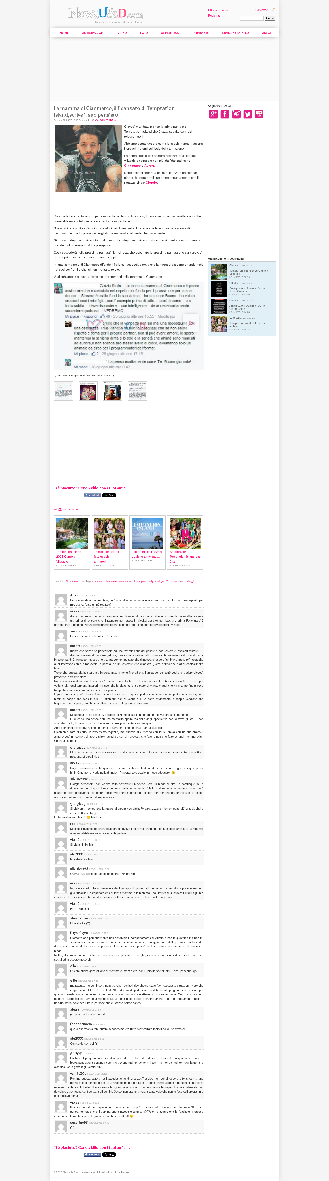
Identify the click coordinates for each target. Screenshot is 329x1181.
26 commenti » (105, 120)
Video (122, 33)
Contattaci (262, 10)
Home (64, 33)
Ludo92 (248, 323)
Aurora (149, 165)
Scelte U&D (170, 33)
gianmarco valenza (129, 581)
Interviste (200, 33)
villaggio (191, 581)
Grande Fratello (235, 33)
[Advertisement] (164, 70)
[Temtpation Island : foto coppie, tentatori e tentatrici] (109, 533)
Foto (144, 33)
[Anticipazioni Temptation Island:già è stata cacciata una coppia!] (185, 533)
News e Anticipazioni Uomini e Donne (119, 22)
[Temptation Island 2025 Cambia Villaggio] (72, 533)
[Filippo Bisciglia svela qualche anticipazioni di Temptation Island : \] (147, 533)
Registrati (214, 15)
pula (143, 581)
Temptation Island (75, 581)
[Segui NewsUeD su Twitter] (247, 114)
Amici (266, 33)
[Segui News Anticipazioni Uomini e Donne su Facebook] (225, 114)
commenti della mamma (105, 581)
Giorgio (151, 182)
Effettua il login (218, 10)
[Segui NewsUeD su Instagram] (236, 114)
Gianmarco (132, 165)
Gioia (248, 271)
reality (150, 581)
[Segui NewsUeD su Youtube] (259, 114)
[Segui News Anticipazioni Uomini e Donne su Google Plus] (213, 114)
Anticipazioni (93, 33)
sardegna (160, 581)
